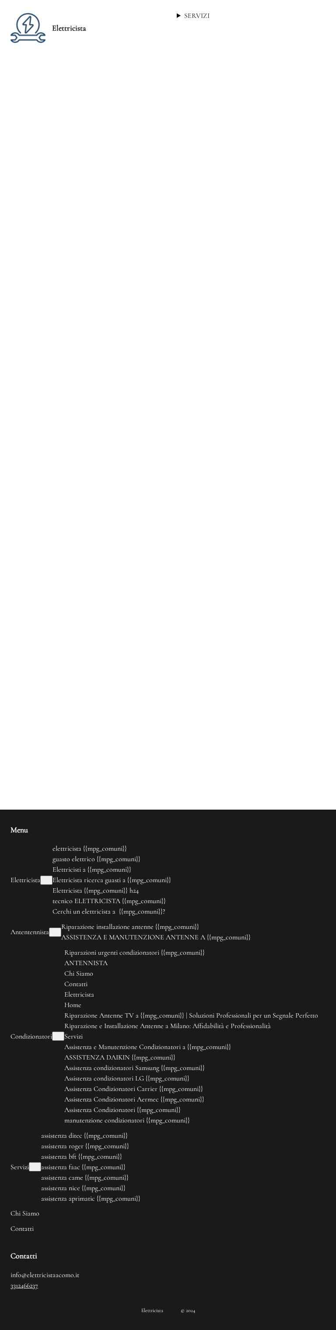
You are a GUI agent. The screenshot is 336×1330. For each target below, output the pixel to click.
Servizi (73, 1036)
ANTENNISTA (86, 963)
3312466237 (24, 1285)
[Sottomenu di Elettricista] (46, 880)
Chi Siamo (78, 973)
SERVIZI (197, 15)
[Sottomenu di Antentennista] (55, 932)
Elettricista (69, 28)
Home (72, 1005)
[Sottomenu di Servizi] (35, 1166)
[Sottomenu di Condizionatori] (58, 1036)
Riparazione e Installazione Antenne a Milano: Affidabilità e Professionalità (167, 1026)
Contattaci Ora (160, 267)
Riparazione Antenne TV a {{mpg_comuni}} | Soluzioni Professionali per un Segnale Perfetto (191, 1015)
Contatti (76, 984)
